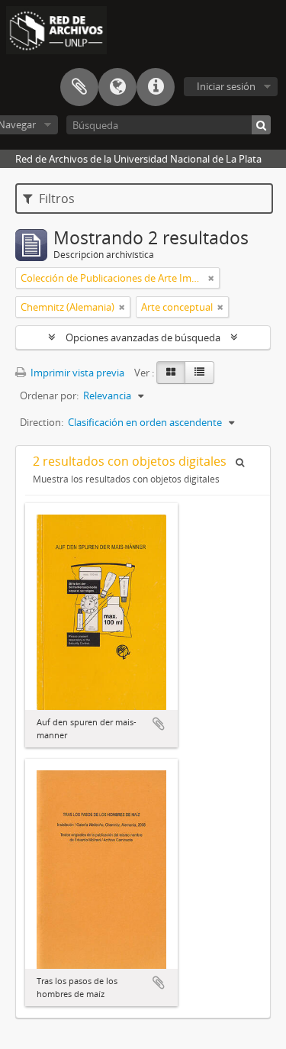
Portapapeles (79, 87)
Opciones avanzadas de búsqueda (143, 337)
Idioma (117, 87)
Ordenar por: (49, 395)
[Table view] (199, 372)
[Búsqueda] (261, 124)
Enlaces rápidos (156, 87)
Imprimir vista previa (76, 372)
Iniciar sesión (226, 86)
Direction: (41, 422)
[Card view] (170, 372)
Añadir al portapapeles (158, 723)
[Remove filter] (211, 278)
